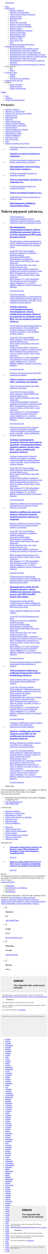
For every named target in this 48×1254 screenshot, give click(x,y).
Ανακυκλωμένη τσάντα (9, 901)
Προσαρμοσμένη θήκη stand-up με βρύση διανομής (28, 56)
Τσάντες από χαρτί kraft (18, 22)
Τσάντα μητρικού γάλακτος (15, 100)
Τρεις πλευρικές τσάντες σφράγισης (22, 14)
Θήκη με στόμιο (24, 901)
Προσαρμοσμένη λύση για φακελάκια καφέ (25, 52)
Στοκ (11, 42)
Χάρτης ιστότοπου (28, 897)
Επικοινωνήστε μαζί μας (14, 80)
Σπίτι (7, 6)
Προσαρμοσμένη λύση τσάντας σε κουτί (24, 48)
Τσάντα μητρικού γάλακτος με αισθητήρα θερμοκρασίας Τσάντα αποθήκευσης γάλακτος (25, 672)
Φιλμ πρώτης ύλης (16, 40)
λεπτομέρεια (19, 291)
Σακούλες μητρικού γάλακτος (20, 24)
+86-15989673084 (12, 804)
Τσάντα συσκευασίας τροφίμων (28, 903)
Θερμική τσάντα (11, 127)
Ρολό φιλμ (13, 20)
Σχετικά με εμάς (11, 72)
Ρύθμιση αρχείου (16, 86)
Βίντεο (12, 70)
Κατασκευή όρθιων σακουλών (28, 899)
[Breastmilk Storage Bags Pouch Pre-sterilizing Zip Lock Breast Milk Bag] (26, 507)
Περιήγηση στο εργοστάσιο (19, 78)
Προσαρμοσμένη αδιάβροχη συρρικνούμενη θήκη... (22, 204)
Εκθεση (12, 76)
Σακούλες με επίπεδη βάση (19, 12)
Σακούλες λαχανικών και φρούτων (22, 44)
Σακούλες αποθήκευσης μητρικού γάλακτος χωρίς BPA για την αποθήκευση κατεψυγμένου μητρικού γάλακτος (25, 735)
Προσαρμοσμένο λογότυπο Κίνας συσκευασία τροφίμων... (25, 167)
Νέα (11, 68)
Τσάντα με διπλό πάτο (18, 32)
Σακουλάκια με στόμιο (18, 34)
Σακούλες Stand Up (17, 10)
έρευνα (12, 291)
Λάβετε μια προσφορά (18, 88)
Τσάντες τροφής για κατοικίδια (20, 26)
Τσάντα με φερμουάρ (8, 899)
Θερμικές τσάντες (16, 28)
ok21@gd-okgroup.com (13, 802)
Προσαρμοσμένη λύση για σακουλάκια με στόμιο (27, 54)
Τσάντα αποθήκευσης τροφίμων (21, 30)
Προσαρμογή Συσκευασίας (15, 46)
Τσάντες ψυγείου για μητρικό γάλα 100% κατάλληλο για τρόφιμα (26, 380)
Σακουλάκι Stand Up (12, 811)
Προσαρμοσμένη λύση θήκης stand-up (23, 50)
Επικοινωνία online (8, 882)
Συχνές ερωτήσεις (16, 84)
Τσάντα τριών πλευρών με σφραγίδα (18, 113)
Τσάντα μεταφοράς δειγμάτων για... (26, 192)
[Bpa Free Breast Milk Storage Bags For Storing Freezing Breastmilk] (26, 727)
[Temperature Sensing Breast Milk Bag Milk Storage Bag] (26, 666)
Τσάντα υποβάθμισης (17, 36)
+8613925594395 (11, 955)
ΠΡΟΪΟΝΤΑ (10, 8)
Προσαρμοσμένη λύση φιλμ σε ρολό (23, 58)
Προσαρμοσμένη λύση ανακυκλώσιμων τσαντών (27, 64)
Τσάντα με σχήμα (16, 38)
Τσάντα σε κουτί (16, 16)
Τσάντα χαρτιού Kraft (13, 121)
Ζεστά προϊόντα (16, 897)
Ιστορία (12, 74)
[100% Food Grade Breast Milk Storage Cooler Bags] (26, 375)
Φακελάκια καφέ (16, 18)
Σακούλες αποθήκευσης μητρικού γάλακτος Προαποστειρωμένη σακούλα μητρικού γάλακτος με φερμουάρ (25, 515)
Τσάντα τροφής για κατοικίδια (15, 125)
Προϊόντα (8, 98)
